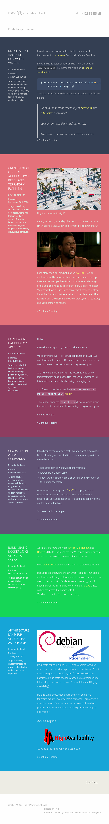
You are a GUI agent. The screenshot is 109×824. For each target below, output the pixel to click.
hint (15, 97)
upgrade (19, 502)
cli (9, 87)
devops (23, 87)
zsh (22, 90)
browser (12, 381)
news (10, 496)
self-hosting (20, 483)
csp (15, 368)
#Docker (48, 113)
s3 (16, 219)
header (21, 368)
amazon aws (14, 209)
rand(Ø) (15, 12)
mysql (16, 90)
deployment (18, 213)
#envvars (86, 108)
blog (10, 486)
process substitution (18, 84)
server (19, 81)
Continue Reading (48, 140)
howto (20, 97)
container (12, 489)
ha (25, 664)
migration (20, 493)
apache (19, 365)
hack (10, 90)
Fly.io (56, 809)
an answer (60, 55)
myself (97, 812)
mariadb (24, 94)
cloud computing (22, 232)
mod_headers (21, 374)
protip (16, 94)
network (18, 667)
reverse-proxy (21, 499)
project (11, 670)
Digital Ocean (49, 564)
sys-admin (18, 216)
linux (10, 97)
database (12, 100)
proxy (22, 584)
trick (26, 90)
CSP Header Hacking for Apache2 (17, 343)
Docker (41, 552)
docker (21, 100)
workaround (13, 390)
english (11, 228)
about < (80, 13)
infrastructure (22, 228)
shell (10, 94)
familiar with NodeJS (79, 547)
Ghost (44, 805)
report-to (12, 378)
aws (23, 209)
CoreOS (70, 490)
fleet (60, 594)
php (25, 667)
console (15, 87)
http (25, 365)
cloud (10, 232)
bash (25, 81)
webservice (13, 584)
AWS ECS (80, 273)
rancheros (12, 480)
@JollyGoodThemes (71, 812)
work (27, 213)
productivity (19, 496)
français (19, 664)
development (14, 225)
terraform (20, 206)
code (23, 225)
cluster (11, 664)
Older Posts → (93, 782)
